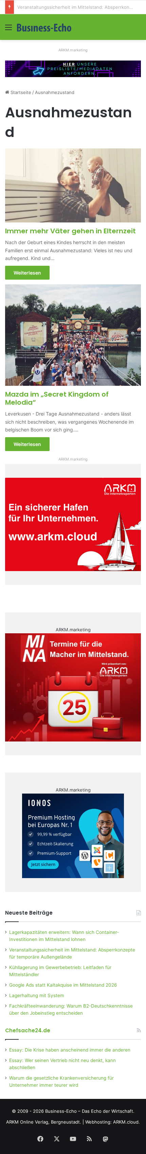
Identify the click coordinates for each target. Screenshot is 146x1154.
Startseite (20, 92)
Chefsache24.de (27, 1030)
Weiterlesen (27, 273)
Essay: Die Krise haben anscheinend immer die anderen (69, 1050)
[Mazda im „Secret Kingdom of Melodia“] (73, 335)
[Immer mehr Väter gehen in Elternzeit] (73, 185)
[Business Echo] (44, 27)
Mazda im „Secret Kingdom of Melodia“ (57, 398)
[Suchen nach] (137, 29)
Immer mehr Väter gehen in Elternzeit (70, 231)
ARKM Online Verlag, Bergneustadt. (43, 1122)
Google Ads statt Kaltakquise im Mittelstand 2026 (63, 985)
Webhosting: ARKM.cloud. (112, 1122)
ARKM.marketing (73, 50)
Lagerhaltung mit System (36, 995)
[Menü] (8, 29)
